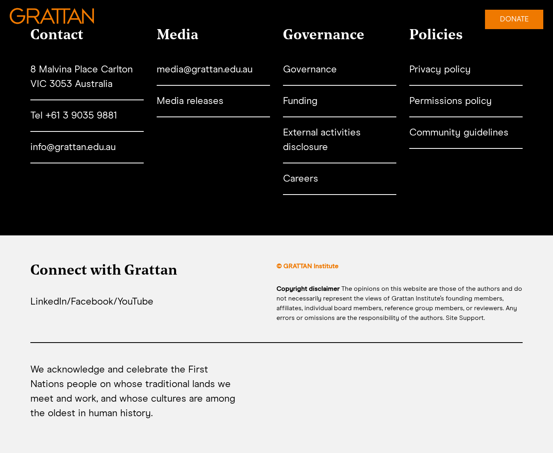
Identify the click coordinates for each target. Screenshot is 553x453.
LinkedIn (48, 302)
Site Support (465, 318)
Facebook (92, 302)
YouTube (135, 302)
